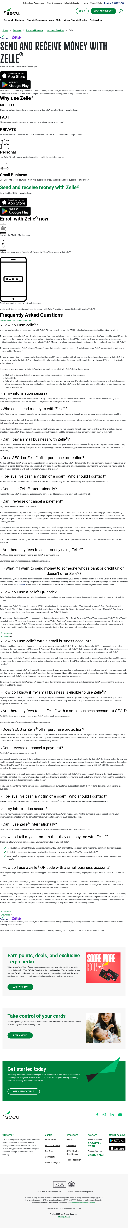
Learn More (20, 1035)
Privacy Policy (64, 1217)
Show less (5, 636)
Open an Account (23, 1091)
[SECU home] (12, 11)
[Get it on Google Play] (117, 1140)
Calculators (71, 1145)
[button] (8, 20)
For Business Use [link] (23, 320)
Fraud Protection (73, 1160)
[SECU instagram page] (104, 1114)
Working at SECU (52, 1145)
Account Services (55, 30)
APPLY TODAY (20, 987)
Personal (17, 30)
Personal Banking (34, 30)
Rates (69, 1139)
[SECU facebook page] (97, 1114)
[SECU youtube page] (120, 1114)
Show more (6, 633)
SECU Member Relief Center (72, 1152)
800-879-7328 (94, 1145)
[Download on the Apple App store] (117, 1148)
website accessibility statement (82, 1203)
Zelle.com (20, 585)
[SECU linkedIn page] (112, 1114)
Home (5, 30)
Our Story (49, 1151)
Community (50, 1157)
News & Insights (52, 1162)
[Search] (121, 11)
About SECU (50, 1139)
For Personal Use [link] (7, 320)
